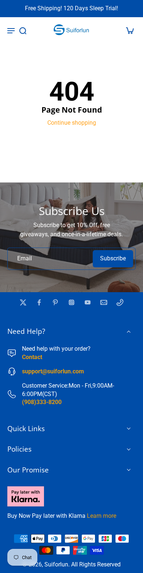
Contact (32, 357)
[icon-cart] (128, 30)
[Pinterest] (55, 302)
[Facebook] (39, 302)
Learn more (101, 515)
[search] (23, 30)
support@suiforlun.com (53, 371)
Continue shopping (71, 122)
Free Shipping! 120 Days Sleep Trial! (71, 8)
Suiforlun (56, 564)
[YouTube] (88, 302)
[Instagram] (71, 302)
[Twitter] (23, 302)
